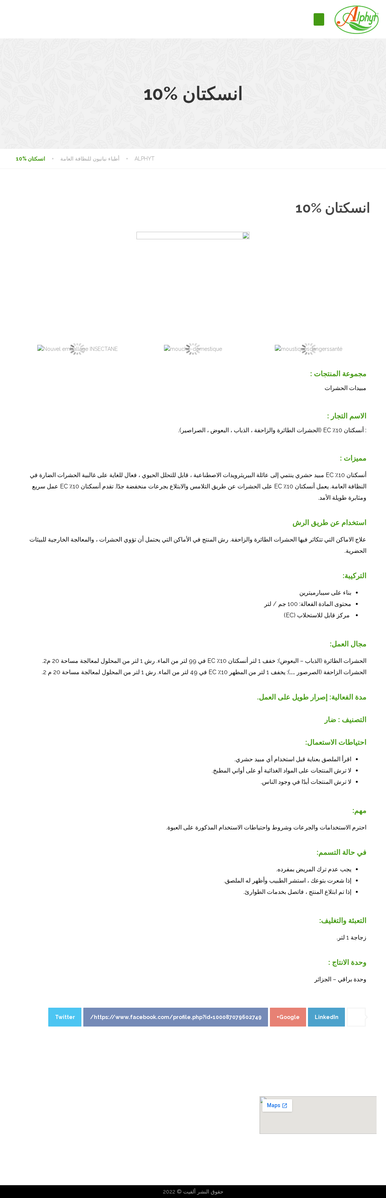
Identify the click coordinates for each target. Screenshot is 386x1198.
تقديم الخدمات (27, 1113)
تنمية (16, 1124)
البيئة (16, 1136)
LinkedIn (327, 1017)
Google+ (288, 1017)
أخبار (16, 1158)
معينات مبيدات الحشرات (163, 1124)
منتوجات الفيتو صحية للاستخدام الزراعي (180, 1136)
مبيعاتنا (18, 1147)
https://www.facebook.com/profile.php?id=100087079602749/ (176, 1017)
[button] (319, 19)
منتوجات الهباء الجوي (159, 1113)
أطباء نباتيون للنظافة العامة (165, 1102)
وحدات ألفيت (25, 1102)
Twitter (65, 1017)
